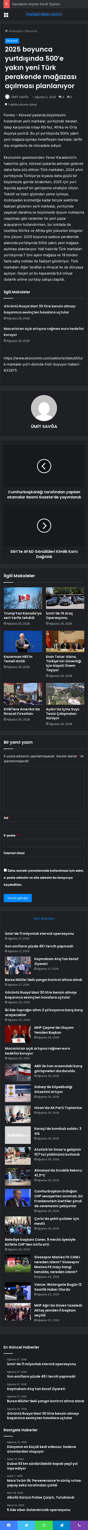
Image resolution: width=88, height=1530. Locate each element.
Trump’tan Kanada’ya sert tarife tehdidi (23, 615)
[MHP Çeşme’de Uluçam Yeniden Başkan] (18, 1034)
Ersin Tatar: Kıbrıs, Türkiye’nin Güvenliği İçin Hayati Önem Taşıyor (63, 663)
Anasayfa (15, 31)
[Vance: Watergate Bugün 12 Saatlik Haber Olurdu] (18, 1291)
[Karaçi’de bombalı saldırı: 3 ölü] (18, 1135)
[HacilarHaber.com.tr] (44, 14)
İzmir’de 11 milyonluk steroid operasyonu (39, 933)
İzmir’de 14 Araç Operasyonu (59, 615)
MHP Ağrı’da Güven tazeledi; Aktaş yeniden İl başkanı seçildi (58, 1310)
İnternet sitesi (14, 853)
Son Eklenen (44, 918)
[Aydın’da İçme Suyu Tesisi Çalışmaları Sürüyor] (65, 694)
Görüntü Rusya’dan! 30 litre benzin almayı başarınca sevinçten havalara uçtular (41, 995)
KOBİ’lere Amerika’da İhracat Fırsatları (22, 711)
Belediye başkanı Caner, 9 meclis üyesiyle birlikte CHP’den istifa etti (40, 1242)
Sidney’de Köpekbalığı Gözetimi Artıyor (53, 1089)
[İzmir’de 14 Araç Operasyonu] (65, 598)
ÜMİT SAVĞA (19, 97)
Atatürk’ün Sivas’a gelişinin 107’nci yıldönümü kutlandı (57, 1152)
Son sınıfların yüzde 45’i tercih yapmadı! (39, 946)
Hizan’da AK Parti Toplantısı (58, 1107)
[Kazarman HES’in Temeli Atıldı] (23, 641)
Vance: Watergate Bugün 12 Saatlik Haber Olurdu (58, 1287)
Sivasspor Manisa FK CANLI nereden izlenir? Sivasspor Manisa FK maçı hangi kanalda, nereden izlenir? (57, 1264)
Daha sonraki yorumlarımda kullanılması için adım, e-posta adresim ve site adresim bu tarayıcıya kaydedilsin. (44, 877)
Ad (7, 818)
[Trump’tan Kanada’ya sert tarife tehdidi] (23, 598)
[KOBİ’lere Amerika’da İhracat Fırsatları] (23, 694)
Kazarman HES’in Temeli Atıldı (18, 658)
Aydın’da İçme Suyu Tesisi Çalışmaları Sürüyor (62, 713)
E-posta (11, 835)
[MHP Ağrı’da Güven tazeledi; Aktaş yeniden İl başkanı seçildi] (18, 1312)
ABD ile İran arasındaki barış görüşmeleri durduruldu (58, 1068)
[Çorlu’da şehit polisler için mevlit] (18, 1225)
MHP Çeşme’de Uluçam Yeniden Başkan (54, 1030)
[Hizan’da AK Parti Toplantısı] (18, 1114)
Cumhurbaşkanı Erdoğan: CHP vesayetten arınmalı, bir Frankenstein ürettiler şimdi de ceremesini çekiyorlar (58, 1198)
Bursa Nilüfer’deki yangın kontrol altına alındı (43, 979)
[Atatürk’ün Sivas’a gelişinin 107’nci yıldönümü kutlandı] (18, 1156)
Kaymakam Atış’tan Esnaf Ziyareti (36, 4)
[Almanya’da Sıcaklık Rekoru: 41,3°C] (18, 1177)
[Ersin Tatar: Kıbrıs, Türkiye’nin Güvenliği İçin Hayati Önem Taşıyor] (65, 641)
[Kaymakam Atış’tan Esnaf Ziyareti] (18, 965)
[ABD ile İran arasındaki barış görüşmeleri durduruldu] (18, 1072)
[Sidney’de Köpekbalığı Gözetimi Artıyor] (18, 1093)
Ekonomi (31, 31)
